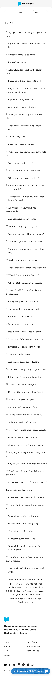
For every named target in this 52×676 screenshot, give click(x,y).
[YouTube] (5, 664)
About (7, 646)
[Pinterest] (23, 664)
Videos (7, 655)
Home (7, 642)
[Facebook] (10, 664)
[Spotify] (28, 664)
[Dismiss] (13, 671)
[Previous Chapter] (6, 12)
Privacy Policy (33, 646)
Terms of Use (33, 650)
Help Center (32, 642)
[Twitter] (14, 664)
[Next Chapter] (45, 12)
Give (6, 650)
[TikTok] (32, 664)
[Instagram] (19, 664)
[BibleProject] (26, 4)
